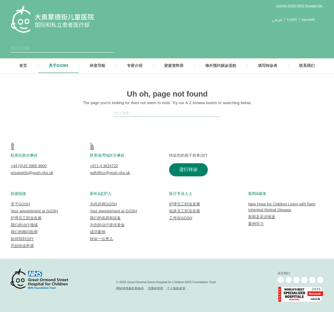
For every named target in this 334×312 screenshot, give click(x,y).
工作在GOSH (180, 218)
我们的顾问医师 (24, 232)
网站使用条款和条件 (130, 288)
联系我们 (307, 66)
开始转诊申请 (22, 246)
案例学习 (256, 224)
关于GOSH (58, 66)
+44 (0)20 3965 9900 (29, 166)
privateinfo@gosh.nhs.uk (32, 173)
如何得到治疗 (22, 239)
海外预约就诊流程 (220, 66)
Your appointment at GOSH (34, 211)
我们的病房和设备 (105, 218)
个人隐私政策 (176, 288)
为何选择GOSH (103, 204)
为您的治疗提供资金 (107, 225)
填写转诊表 (267, 66)
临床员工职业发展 (184, 211)
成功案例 (97, 232)
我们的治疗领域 (24, 225)
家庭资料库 (174, 66)
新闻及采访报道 (261, 217)
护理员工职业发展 (26, 218)
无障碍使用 (155, 288)
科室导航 (97, 66)
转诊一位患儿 (101, 239)
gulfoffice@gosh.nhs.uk (110, 173)
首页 (23, 66)
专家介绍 (134, 66)
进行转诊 (188, 169)
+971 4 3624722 (104, 166)
